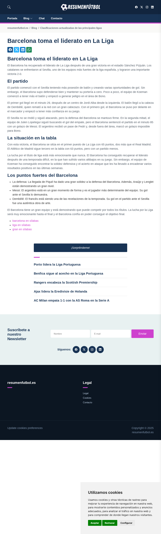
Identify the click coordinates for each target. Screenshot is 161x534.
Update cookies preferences (25, 428)
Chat (42, 18)
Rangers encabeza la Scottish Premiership (65, 282)
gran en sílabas (22, 229)
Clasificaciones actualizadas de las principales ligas (71, 28)
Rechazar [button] (110, 523)
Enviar (143, 333)
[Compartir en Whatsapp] (29, 50)
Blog (26, 18)
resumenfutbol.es (17, 28)
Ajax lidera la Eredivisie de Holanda (60, 291)
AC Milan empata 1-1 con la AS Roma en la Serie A (71, 300)
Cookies (87, 397)
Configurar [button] (126, 523)
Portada (12, 18)
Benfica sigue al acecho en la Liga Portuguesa (68, 273)
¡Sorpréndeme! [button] (80, 247)
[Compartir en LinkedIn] (22, 50)
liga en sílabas (21, 225)
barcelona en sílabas (25, 220)
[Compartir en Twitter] (16, 50)
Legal (85, 393)
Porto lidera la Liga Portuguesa (57, 264)
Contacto (56, 18)
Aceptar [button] (95, 523)
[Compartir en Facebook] (10, 50)
